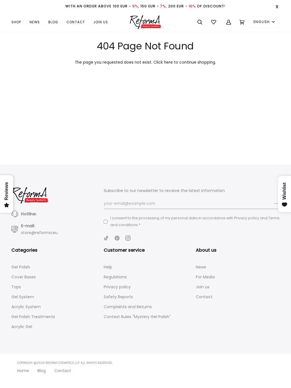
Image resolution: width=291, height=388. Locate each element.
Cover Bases (23, 277)
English (262, 21)
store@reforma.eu (39, 232)
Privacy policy (117, 287)
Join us (202, 287)
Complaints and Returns (128, 307)
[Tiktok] (106, 238)
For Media (205, 277)
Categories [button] (24, 250)
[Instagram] (127, 238)
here (168, 62)
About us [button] (206, 250)
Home (23, 371)
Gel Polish (20, 267)
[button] (18, 22)
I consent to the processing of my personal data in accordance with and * (195, 221)
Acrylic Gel (21, 326)
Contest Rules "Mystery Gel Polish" (137, 317)
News (201, 267)
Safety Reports (118, 297)
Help (108, 267)
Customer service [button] (124, 250)
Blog (42, 371)
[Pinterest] (117, 238)
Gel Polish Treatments (33, 317)
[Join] (272, 203)
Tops (16, 287)
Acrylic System (26, 307)
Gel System (22, 297)
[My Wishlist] (214, 22)
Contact (204, 297)
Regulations (115, 277)
